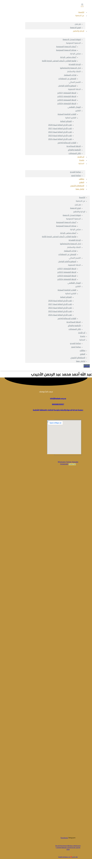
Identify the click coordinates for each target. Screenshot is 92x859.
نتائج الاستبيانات (75, 153)
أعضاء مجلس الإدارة (68, 57)
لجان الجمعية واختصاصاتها (70, 68)
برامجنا (82, 336)
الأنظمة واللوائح (74, 150)
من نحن (78, 24)
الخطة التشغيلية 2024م (66, 103)
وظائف (82, 350)
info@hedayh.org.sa (58, 398)
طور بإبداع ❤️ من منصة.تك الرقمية (68, 857)
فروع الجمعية (75, 208)
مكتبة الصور (76, 175)
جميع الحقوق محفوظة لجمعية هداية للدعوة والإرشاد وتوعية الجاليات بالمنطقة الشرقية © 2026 (68, 847)
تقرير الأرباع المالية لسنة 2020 (60, 125)
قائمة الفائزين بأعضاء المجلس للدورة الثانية (59, 61)
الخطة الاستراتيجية (74, 146)
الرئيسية (82, 197)
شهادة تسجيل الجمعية (72, 39)
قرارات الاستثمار (70, 75)
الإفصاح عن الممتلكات (67, 78)
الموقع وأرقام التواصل (67, 85)
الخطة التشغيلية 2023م (66, 100)
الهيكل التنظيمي (74, 107)
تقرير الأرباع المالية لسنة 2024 (60, 139)
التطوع (82, 354)
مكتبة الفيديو (75, 172)
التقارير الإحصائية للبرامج (67, 142)
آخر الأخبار (81, 332)
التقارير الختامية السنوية (67, 114)
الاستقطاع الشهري (77, 357)
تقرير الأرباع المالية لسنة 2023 (60, 135)
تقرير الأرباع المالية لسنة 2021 (60, 128)
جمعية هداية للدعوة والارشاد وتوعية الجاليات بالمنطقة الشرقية (58, 410)
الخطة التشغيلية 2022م (66, 96)
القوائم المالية (66, 121)
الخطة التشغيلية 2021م (66, 93)
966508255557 (58, 404)
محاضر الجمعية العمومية (66, 50)
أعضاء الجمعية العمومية (66, 46)
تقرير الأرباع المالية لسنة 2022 (60, 132)
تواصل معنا (80, 189)
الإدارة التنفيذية (75, 64)
